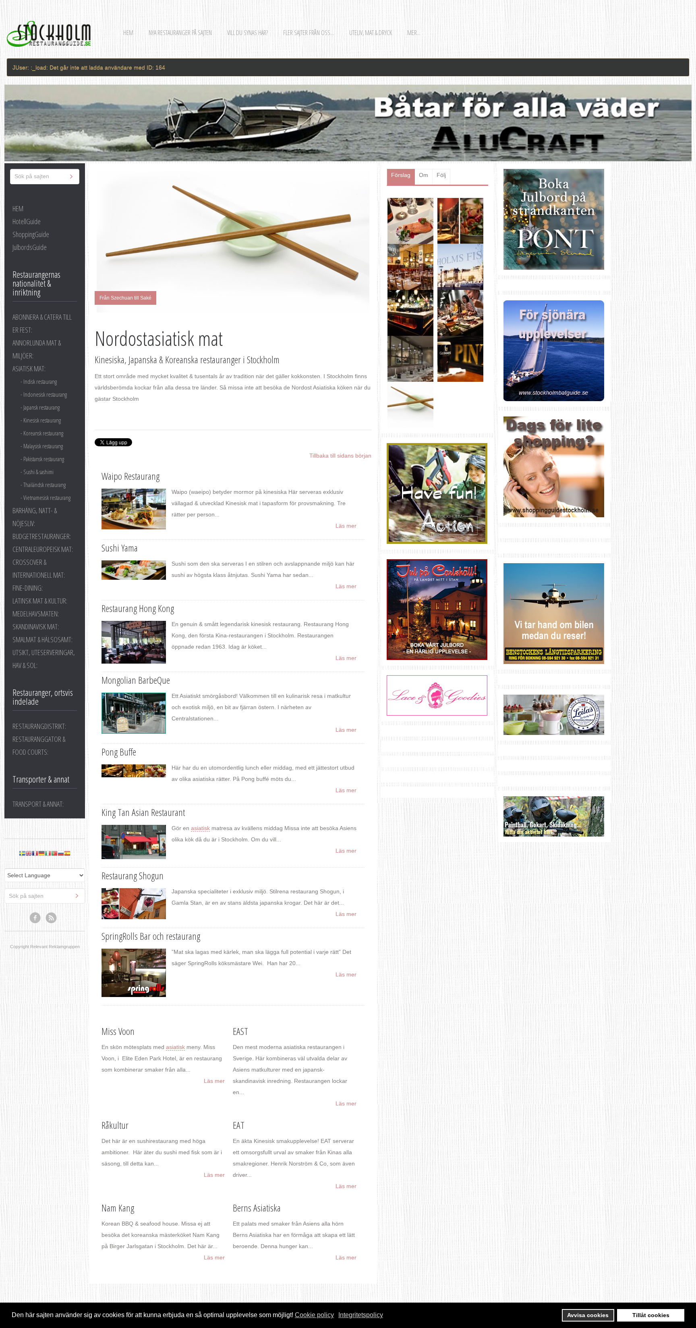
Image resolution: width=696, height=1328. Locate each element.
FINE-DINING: (27, 588)
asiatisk (200, 828)
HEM (17, 208)
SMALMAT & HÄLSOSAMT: (42, 639)
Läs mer (346, 525)
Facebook (35, 918)
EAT (238, 1125)
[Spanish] (67, 853)
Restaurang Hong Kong (138, 608)
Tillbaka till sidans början (340, 455)
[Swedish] (22, 853)
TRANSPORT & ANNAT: (38, 804)
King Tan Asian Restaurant (143, 812)
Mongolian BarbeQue (136, 680)
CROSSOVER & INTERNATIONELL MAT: (38, 568)
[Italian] (48, 853)
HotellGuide (26, 221)
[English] (28, 853)
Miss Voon (118, 1031)
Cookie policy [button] (314, 1314)
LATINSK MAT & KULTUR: (39, 601)
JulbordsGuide (29, 247)
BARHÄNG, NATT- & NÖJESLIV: (34, 517)
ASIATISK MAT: (29, 368)
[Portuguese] (54, 853)
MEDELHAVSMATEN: (35, 613)
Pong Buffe (119, 751)
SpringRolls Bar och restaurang (151, 936)
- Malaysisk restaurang (42, 446)
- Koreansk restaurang (42, 433)
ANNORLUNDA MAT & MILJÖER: (36, 349)
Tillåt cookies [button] (650, 1315)
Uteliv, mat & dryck (370, 32)
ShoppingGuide (30, 234)
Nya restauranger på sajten (180, 32)
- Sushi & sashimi (37, 472)
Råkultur (115, 1125)
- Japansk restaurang (40, 407)
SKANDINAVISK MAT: (35, 626)
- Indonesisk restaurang (44, 394)
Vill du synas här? (247, 32)
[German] (41, 853)
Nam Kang (118, 1207)
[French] (35, 853)
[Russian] (61, 853)
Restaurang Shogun (133, 875)
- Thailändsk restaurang (43, 485)
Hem (128, 32)
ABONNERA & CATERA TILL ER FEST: (42, 323)
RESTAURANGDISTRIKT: (39, 726)
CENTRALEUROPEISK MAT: (42, 549)
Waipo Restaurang (131, 476)
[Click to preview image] (233, 241)
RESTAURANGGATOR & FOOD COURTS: (38, 745)
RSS (52, 918)
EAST (240, 1031)
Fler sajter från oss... (308, 32)
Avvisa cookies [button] (588, 1315)
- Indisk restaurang (39, 381)
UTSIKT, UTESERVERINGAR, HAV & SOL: (43, 658)
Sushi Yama (120, 547)
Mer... (413, 32)
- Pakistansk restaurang (42, 459)
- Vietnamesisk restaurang (45, 497)
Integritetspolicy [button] (360, 1314)
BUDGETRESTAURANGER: (41, 536)
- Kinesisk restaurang (41, 420)
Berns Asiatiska (257, 1207)
